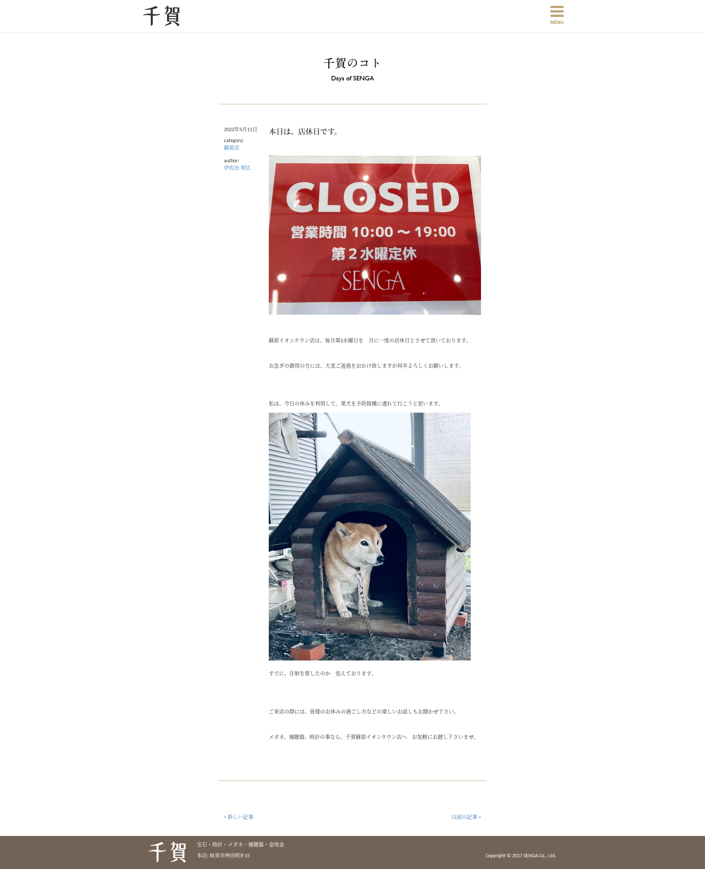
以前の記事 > (466, 817)
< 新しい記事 (238, 817)
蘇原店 (231, 148)
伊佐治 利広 (237, 168)
